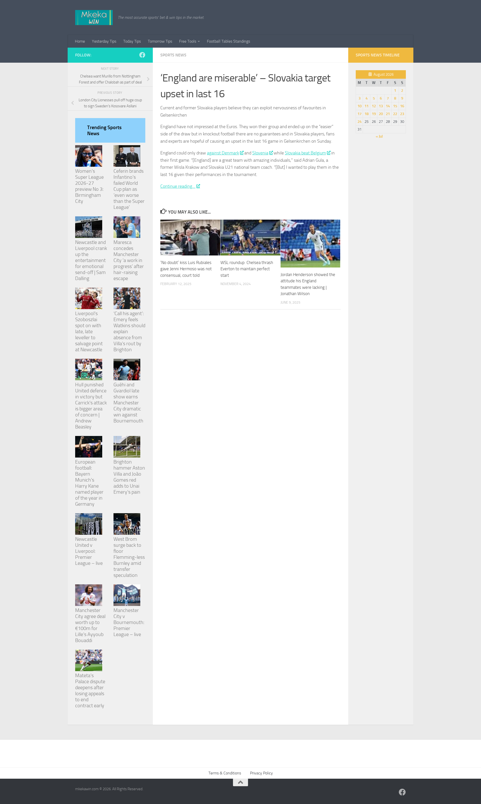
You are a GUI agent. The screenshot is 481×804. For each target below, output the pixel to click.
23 (402, 114)
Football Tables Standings (228, 41)
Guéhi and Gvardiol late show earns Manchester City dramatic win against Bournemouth (128, 403)
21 (388, 114)
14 (388, 106)
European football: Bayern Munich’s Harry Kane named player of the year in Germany (89, 483)
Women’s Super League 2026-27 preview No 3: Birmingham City (89, 186)
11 (367, 106)
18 (367, 114)
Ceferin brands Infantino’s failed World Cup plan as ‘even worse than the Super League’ (129, 189)
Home (80, 41)
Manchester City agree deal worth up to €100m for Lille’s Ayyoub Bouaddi (90, 625)
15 (395, 106)
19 (374, 114)
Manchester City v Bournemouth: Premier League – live (128, 622)
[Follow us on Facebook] (142, 55)
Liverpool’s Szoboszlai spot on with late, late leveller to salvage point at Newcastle (89, 331)
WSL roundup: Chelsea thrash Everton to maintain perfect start (246, 269)
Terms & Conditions (224, 773)
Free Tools (187, 41)
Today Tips (132, 41)
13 (381, 106)
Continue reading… (177, 186)
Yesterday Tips (104, 41)
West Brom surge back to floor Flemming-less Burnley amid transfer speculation (129, 557)
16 (402, 106)
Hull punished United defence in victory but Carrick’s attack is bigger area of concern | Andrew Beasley (91, 406)
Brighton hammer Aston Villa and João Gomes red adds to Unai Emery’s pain (129, 477)
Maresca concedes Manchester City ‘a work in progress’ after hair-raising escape (128, 260)
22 (395, 114)
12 (374, 106)
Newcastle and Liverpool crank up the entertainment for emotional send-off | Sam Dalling (91, 260)
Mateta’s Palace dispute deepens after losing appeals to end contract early (90, 690)
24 (359, 121)
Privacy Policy (261, 773)
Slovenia (260, 153)
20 (381, 114)
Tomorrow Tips (160, 41)
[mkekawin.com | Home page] (94, 17)
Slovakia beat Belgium (305, 153)
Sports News (173, 55)
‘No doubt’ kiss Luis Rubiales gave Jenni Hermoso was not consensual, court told (186, 269)
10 (359, 106)
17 (359, 114)
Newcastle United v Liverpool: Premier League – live (89, 551)
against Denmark (223, 153)
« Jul (379, 136)
